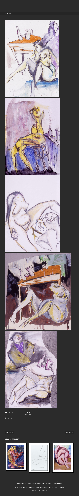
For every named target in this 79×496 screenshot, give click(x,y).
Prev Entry (10, 432)
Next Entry (69, 432)
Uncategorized (10, 418)
